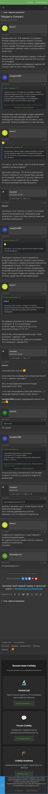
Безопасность (25, 646)
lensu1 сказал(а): (10, 88)
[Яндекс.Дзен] (32, 578)
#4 (45, 203)
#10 (45, 498)
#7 (45, 362)
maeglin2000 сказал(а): (12, 147)
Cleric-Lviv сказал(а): (11, 297)
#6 (45, 293)
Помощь (36, 646)
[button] (3, 7)
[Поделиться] (42, 35)
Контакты (5, 646)
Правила (14, 646)
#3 (45, 140)
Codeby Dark (6, 642)
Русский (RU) (19, 642)
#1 (45, 35)
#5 (45, 236)
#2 (45, 84)
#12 (45, 563)
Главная (5, 650)
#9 (45, 445)
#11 (45, 532)
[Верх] (10, 649)
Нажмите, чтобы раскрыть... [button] (24, 107)
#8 (45, 420)
